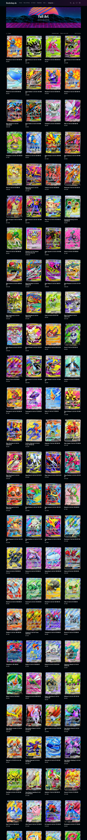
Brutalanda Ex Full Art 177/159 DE (72, 824)
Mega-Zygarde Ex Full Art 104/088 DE (53, 252)
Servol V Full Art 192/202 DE (71, 347)
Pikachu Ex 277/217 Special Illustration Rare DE (31, 252)
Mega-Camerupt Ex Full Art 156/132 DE (12, 508)
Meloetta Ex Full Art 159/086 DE (71, 507)
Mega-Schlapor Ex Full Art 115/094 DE (72, 412)
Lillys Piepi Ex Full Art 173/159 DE (33, 824)
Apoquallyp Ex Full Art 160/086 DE (53, 571)
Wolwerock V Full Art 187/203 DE (72, 187)
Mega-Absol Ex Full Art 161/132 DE (33, 475)
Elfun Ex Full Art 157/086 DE (71, 601)
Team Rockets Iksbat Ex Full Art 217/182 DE (71, 729)
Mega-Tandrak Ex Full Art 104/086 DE (72, 156)
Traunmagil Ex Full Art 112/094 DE (33, 411)
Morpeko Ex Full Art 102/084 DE (52, 91)
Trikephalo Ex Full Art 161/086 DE (53, 632)
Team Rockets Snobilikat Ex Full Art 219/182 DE (33, 793)
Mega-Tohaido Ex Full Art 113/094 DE (53, 380)
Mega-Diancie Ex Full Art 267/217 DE (14, 348)
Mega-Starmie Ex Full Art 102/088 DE (33, 220)
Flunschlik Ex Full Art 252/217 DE (53, 347)
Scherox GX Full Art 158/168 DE (71, 571)
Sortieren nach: (55, 33)
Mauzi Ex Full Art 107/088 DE (13, 187)
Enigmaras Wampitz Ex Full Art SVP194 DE (71, 665)
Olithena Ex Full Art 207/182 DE (71, 696)
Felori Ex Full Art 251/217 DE (51, 315)
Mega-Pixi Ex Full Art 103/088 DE (53, 219)
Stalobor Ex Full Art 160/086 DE (13, 632)
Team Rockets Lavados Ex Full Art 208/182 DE (14, 729)
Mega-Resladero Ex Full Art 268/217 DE (31, 316)
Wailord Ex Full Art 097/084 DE (13, 91)
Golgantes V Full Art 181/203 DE (52, 443)
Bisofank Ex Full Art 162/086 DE (52, 601)
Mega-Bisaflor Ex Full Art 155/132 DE (33, 508)
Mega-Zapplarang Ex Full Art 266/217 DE (12, 316)
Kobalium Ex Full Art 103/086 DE (33, 155)
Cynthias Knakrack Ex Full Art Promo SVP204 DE (32, 444)
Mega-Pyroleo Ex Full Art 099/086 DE (53, 156)
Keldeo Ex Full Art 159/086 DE (32, 664)
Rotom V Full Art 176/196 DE (12, 696)
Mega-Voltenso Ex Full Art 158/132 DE (53, 539)
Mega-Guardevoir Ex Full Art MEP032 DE (32, 284)
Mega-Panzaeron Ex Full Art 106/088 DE (31, 188)
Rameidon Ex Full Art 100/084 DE (14, 59)
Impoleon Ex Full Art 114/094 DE (71, 379)
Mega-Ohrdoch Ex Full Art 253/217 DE (33, 348)
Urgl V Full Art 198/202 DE (12, 824)
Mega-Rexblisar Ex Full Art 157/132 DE (33, 539)
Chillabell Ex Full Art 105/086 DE (52, 123)
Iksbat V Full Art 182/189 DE (12, 379)
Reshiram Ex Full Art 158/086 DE (14, 601)
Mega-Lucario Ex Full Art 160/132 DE (53, 508)
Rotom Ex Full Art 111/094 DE (52, 411)
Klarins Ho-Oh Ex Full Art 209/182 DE (53, 729)
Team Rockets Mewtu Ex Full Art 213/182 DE (33, 729)
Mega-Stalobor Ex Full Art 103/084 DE (33, 92)
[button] (45, 2)
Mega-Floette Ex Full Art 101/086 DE (33, 124)
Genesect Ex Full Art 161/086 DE (33, 571)
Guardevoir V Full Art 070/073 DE (72, 539)
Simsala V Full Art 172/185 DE (71, 792)
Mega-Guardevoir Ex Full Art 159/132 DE (12, 476)
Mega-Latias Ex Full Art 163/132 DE (53, 475)
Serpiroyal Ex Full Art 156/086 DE (33, 601)
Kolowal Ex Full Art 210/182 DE (52, 664)
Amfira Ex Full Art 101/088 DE (71, 251)
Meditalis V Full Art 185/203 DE (52, 792)
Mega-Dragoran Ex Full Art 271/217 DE (72, 284)
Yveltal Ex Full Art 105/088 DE (52, 187)
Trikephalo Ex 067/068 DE (12, 664)
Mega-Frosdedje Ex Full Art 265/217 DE (70, 316)
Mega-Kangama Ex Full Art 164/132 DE (14, 539)
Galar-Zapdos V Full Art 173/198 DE (72, 443)
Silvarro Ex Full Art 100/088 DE (13, 251)
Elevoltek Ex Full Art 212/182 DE (13, 792)
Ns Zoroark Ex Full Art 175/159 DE (53, 824)
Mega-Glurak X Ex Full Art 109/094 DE (33, 380)
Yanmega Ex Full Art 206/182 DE (33, 696)
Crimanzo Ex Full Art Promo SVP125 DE (32, 633)
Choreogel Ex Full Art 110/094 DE (14, 411)
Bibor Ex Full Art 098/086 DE (71, 123)
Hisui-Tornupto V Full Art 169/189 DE (14, 220)
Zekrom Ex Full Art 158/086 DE (13, 571)
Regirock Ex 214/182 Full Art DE (13, 760)
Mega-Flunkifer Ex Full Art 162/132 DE (72, 476)
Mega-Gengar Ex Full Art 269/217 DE (52, 284)
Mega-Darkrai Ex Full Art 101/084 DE (33, 60)
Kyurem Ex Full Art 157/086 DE (71, 632)
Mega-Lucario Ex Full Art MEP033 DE (14, 284)
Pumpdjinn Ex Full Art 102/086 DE (14, 155)
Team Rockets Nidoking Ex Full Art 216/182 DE (72, 761)
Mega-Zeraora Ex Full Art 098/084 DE (72, 60)
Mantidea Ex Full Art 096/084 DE (52, 59)
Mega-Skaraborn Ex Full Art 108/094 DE (12, 444)
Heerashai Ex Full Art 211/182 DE (52, 760)
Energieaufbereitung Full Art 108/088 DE (71, 220)
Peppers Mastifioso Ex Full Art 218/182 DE (52, 697)
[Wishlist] (76, 2)
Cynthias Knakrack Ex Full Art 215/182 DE (32, 761)
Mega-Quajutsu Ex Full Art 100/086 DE (12, 124)
